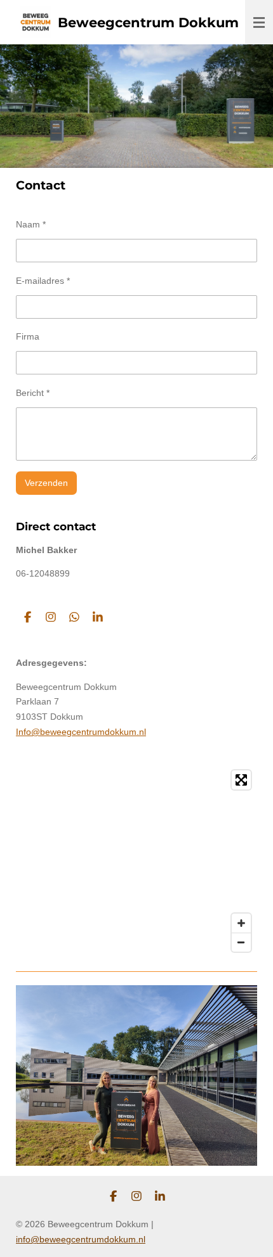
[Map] (136, 861)
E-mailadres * (43, 281)
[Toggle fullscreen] (241, 779)
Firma (27, 336)
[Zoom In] (241, 923)
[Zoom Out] (241, 942)
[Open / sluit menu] (259, 22)
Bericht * (33, 393)
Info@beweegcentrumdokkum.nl (81, 732)
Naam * (31, 224)
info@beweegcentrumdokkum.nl (80, 1239)
